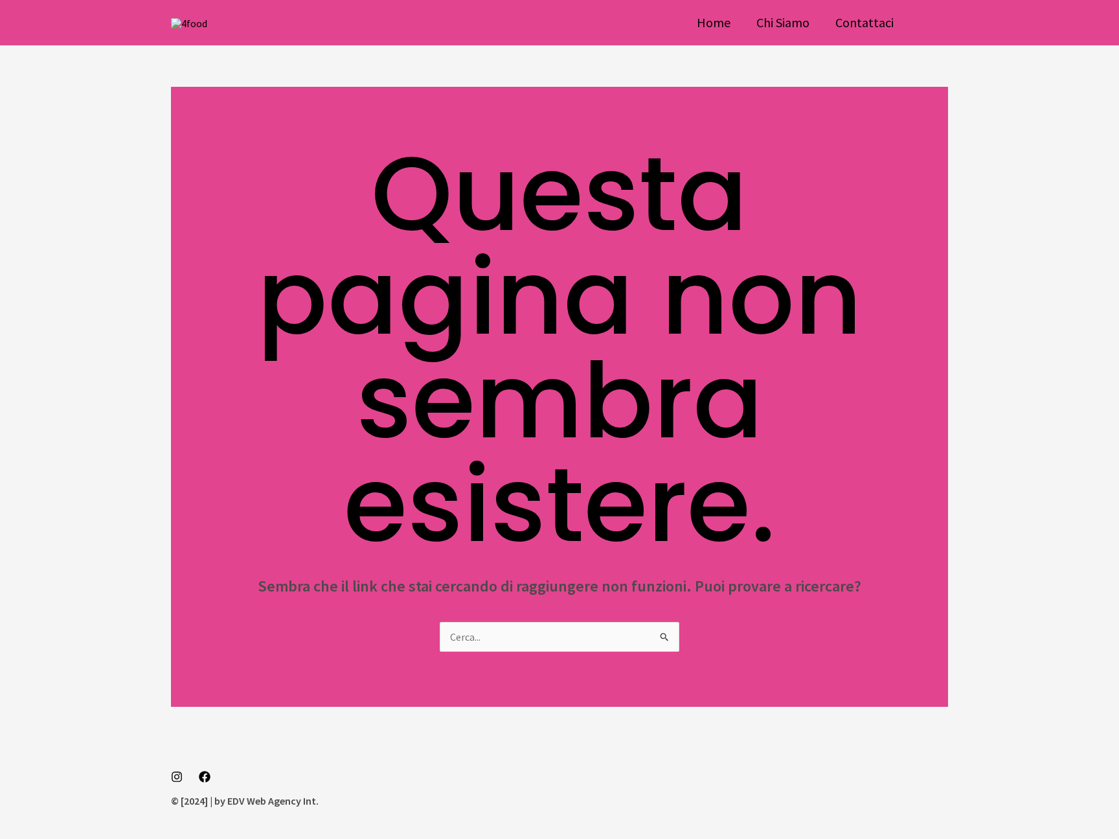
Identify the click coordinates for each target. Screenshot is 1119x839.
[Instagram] (177, 777)
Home (713, 22)
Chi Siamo (782, 22)
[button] (934, 22)
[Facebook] (204, 777)
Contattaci (864, 22)
